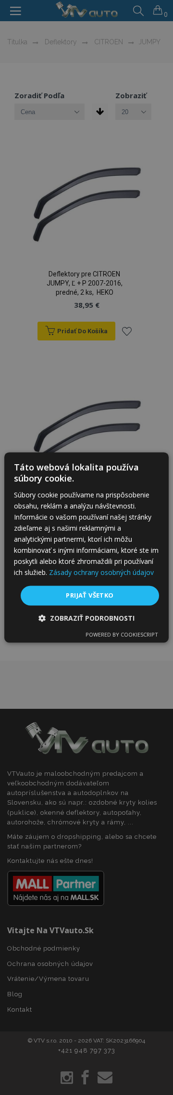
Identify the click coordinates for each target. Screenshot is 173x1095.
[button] (86, 618)
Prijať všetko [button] (89, 595)
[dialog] (86, 547)
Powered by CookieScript (122, 635)
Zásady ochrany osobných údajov (101, 572)
